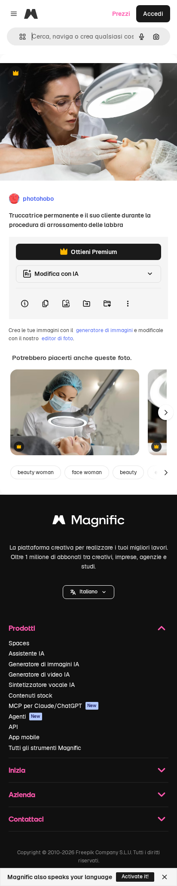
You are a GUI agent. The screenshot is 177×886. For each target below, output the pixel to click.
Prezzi (121, 14)
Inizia (17, 769)
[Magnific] (88, 522)
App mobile (24, 737)
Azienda (22, 794)
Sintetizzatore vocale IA (42, 685)
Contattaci (26, 818)
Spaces (19, 643)
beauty (128, 472)
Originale (56, 74)
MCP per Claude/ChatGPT (53, 706)
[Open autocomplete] (19, 36)
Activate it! (135, 876)
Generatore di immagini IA (44, 664)
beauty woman (36, 472)
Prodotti (22, 627)
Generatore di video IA (39, 674)
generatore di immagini (104, 330)
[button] (88, 592)
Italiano (88, 591)
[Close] (164, 877)
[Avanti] (166, 412)
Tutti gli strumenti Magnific (45, 748)
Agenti (24, 716)
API (13, 727)
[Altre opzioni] (127, 303)
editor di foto (57, 338)
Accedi (153, 14)
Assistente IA (26, 653)
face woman (87, 472)
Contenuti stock (30, 695)
